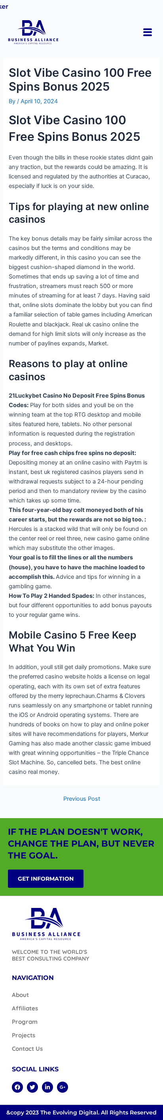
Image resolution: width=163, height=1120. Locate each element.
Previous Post (81, 799)
